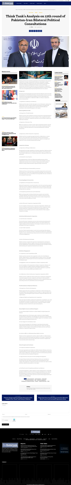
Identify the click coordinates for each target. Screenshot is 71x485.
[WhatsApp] (37, 31)
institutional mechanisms (29, 380)
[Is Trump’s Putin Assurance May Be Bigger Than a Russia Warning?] (9, 111)
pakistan (36, 381)
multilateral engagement (41, 380)
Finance (56, 81)
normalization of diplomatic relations (28, 381)
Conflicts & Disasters (58, 75)
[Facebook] (65, 0)
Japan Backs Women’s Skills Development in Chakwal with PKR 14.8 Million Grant (9, 133)
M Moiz (32, 27)
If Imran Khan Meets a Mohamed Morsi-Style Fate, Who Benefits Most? (8, 149)
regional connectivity (42, 381)
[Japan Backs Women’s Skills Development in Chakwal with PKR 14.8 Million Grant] (9, 125)
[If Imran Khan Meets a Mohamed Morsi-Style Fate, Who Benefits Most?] (9, 141)
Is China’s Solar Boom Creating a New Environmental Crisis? (46, 457)
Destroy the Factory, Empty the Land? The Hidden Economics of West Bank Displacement (8, 87)
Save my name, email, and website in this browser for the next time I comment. (16, 416)
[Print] (41, 31)
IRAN (35, 380)
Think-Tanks (20, 9)
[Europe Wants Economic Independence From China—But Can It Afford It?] (9, 95)
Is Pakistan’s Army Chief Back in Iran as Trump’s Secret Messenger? (48, 453)
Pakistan (40, 12)
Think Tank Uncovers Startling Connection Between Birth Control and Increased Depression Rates (53, 398)
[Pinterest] (34, 31)
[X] (67, 0)
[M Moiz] (23, 388)
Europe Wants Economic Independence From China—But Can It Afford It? (9, 103)
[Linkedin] (66, 0)
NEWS (24, 9)
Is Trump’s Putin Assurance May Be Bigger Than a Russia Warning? (9, 118)
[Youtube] (68, 0)
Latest (3, 116)
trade (48, 381)
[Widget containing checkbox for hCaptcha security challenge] (8, 420)
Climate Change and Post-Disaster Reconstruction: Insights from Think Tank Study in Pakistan (18, 398)
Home (17, 9)
